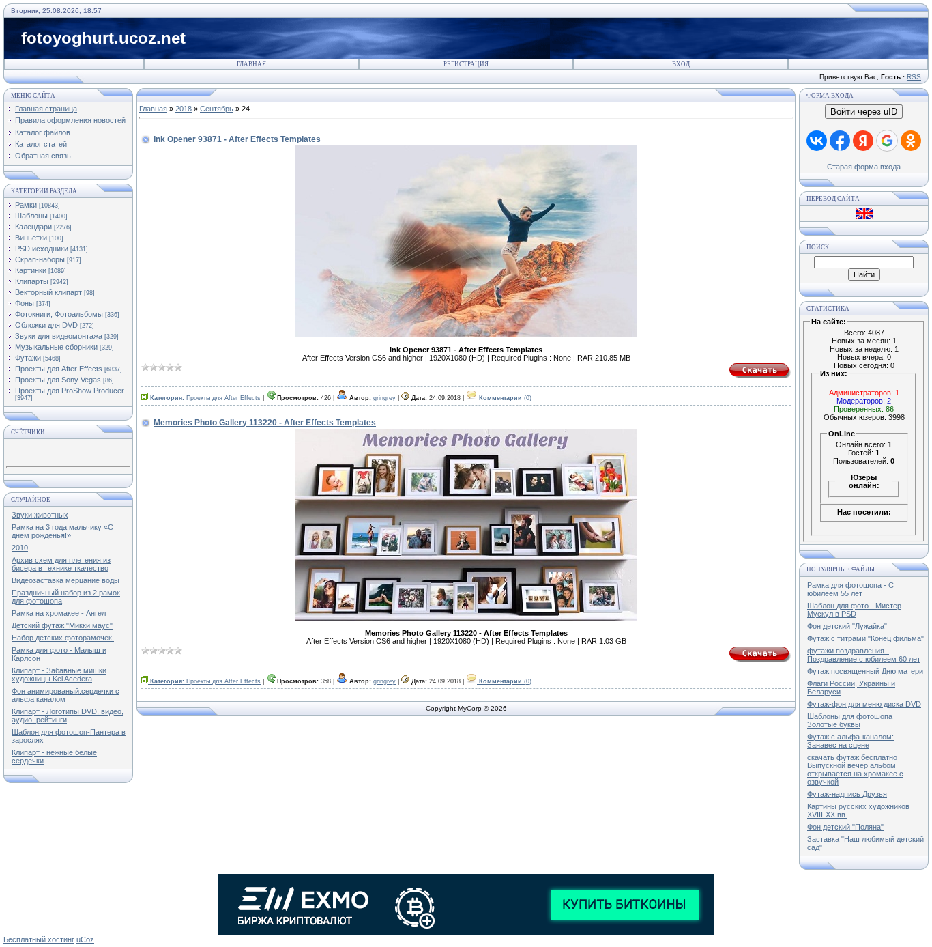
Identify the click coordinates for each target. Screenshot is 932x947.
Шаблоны (31, 216)
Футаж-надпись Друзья (847, 794)
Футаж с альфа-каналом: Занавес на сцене (850, 741)
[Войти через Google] (887, 141)
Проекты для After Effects (58, 369)
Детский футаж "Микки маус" (62, 625)
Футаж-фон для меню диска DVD (864, 704)
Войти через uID (863, 112)
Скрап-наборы (40, 259)
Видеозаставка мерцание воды (65, 580)
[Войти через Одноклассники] (911, 140)
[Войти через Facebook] (840, 140)
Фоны (24, 303)
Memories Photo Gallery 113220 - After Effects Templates (265, 422)
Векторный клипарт (48, 292)
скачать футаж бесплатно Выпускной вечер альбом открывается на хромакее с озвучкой (855, 769)
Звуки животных (40, 515)
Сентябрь (216, 108)
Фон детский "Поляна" (845, 827)
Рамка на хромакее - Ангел (59, 613)
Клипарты (31, 281)
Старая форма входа (864, 166)
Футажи (28, 358)
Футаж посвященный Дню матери (865, 671)
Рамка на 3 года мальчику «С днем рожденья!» (62, 531)
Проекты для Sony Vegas (58, 380)
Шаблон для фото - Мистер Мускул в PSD (854, 610)
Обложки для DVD (46, 325)
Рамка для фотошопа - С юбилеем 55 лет (850, 589)
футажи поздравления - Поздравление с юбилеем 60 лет (863, 655)
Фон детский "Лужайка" (847, 626)
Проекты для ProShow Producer (69, 390)
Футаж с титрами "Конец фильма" (865, 638)
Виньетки (31, 238)
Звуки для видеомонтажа (58, 336)
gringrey (384, 398)
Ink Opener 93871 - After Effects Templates (237, 139)
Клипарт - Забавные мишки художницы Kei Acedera (59, 674)
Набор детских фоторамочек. (63, 638)
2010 (20, 547)
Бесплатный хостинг (38, 939)
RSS (914, 77)
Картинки (30, 270)
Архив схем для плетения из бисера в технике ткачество (61, 564)
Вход (681, 64)
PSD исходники (41, 248)
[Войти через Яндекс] (863, 140)
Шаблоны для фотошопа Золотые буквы (849, 720)
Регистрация (466, 64)
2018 (183, 108)
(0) (505, 398)
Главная (251, 64)
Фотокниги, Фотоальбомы (59, 314)
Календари (33, 227)
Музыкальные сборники (56, 347)
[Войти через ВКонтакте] (816, 140)
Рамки (26, 205)
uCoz (85, 939)
